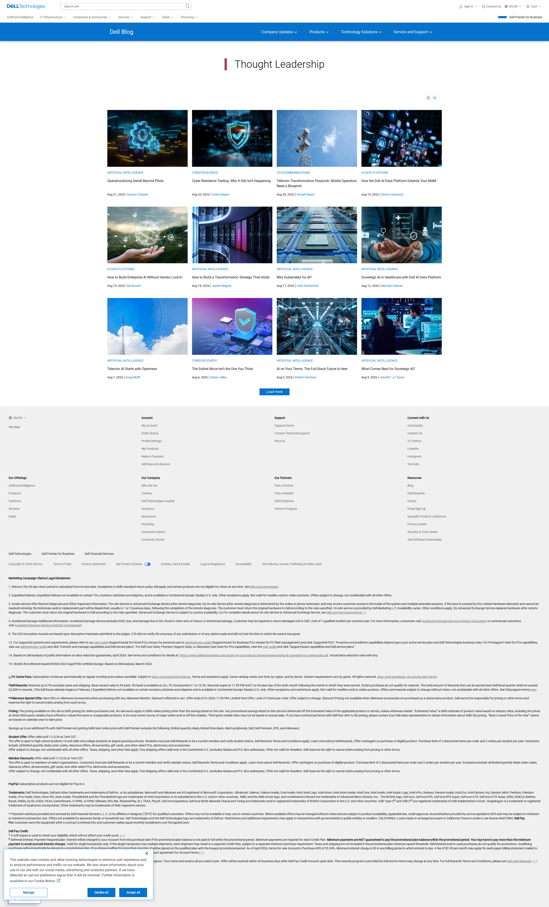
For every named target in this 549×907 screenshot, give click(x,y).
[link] (491, 6)
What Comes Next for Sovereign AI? (388, 369)
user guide (101, 642)
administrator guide (198, 642)
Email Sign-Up (416, 508)
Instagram (414, 456)
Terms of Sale (62, 564)
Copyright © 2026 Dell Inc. (26, 564)
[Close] (146, 853)
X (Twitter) (414, 441)
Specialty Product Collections (426, 516)
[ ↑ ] (363, 612)
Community (415, 425)
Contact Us (414, 433)
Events (411, 501)
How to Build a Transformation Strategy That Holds (231, 277)
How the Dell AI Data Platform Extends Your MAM (398, 181)
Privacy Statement (93, 564)
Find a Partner (283, 485)
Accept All (133, 892)
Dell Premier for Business (525, 17)
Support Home (284, 425)
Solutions (15, 501)
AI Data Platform (374, 172)
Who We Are (149, 485)
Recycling (148, 524)
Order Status (150, 433)
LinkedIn (413, 448)
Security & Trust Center (422, 532)
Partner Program (285, 508)
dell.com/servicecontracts (344, 612)
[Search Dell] (188, 6)
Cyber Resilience (205, 172)
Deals (12, 516)
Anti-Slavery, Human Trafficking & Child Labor (292, 564)
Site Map (14, 427)
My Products (150, 448)
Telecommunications (293, 172)
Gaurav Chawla (137, 194)
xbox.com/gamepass (391, 676)
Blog (410, 485)
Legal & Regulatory (212, 564)
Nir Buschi (134, 285)
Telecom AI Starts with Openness (132, 369)
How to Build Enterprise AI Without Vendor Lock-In (144, 277)
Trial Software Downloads (424, 539)
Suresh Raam (305, 194)
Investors (148, 508)
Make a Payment (153, 456)
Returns (279, 441)
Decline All (101, 892)
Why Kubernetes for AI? (294, 277)
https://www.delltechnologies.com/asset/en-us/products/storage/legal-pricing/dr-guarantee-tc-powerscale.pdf (254, 655)
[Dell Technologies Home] (26, 6)
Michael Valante (392, 285)
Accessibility (243, 564)
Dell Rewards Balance (156, 464)
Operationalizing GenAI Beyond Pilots (135, 181)
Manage (28, 892)
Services (14, 508)
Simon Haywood (392, 194)
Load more (274, 392)
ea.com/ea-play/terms (422, 676)
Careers (147, 493)
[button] (468, 6)
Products (15, 493)
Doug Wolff (132, 377)
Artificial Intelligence (125, 172)
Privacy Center (417, 524)
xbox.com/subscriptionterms (171, 676)
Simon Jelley (218, 377)
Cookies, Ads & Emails (175, 564)
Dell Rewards (416, 493)
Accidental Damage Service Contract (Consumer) (454, 621)
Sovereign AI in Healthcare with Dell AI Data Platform (401, 277)
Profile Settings (152, 441)
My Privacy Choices (129, 564)
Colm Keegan (220, 194)
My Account (149, 425)
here (533, 689)
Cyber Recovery (204, 360)
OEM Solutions (284, 501)
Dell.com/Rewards (519, 861)
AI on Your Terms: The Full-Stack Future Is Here (312, 369)
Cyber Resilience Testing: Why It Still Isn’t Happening (231, 181)
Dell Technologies (20, 553)
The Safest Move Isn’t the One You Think (222, 369)
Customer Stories (153, 539)
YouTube (413, 464)
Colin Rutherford (307, 285)
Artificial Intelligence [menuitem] (20, 17)
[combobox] (126, 6)
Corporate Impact (153, 532)
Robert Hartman (306, 377)
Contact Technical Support (292, 433)
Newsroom (149, 516)
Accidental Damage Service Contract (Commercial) (48, 625)
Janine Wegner (222, 285)
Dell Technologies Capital (158, 501)
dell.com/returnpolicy (264, 586)
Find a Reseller (284, 493)
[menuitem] (53, 17)
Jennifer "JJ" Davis (392, 377)
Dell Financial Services (99, 553)
